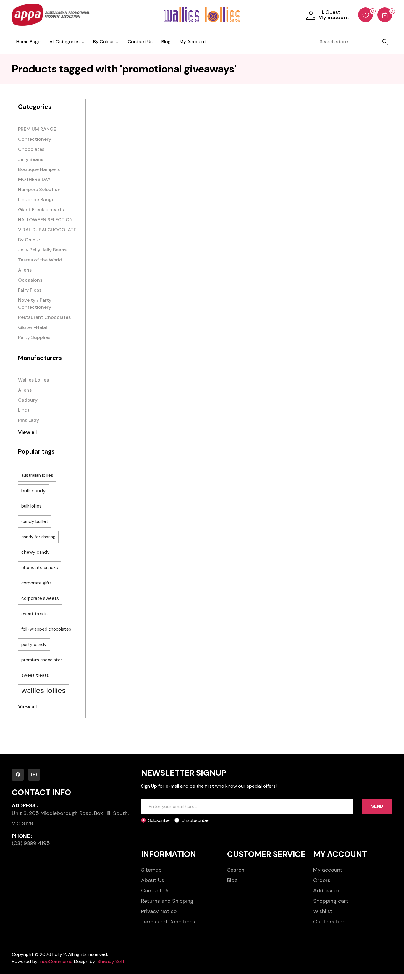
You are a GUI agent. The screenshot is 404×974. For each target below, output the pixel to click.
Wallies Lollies (33, 380)
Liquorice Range (36, 199)
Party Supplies (34, 337)
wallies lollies (43, 690)
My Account (193, 41)
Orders (321, 880)
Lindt (24, 410)
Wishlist (322, 911)
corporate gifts (36, 583)
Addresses (326, 890)
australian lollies (37, 475)
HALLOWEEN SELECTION (45, 220)
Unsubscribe (195, 820)
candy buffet (34, 521)
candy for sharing (38, 537)
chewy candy (35, 552)
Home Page (28, 41)
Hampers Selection (39, 189)
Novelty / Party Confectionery (34, 303)
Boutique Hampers (39, 169)
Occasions (30, 280)
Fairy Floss (29, 290)
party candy (34, 644)
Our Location (329, 921)
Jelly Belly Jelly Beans (42, 250)
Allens (25, 270)
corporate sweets (40, 598)
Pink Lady (28, 420)
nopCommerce (56, 961)
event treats (34, 614)
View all (27, 432)
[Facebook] (18, 775)
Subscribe (159, 820)
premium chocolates (42, 660)
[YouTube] (34, 775)
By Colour (29, 240)
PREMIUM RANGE (37, 129)
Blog (166, 41)
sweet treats (35, 675)
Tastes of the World (40, 260)
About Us (152, 880)
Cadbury (28, 400)
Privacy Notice (159, 911)
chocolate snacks (39, 568)
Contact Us (140, 41)
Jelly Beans (30, 159)
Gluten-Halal (32, 327)
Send (377, 806)
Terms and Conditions (168, 921)
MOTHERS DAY (34, 179)
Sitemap (151, 869)
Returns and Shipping (167, 900)
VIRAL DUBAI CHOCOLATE (47, 230)
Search (235, 869)
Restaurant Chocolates (44, 317)
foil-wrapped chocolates (46, 629)
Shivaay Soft (111, 961)
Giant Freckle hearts (41, 209)
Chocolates (31, 149)
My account (327, 869)
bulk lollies (31, 506)
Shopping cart (330, 900)
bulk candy (33, 490)
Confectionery (34, 139)
